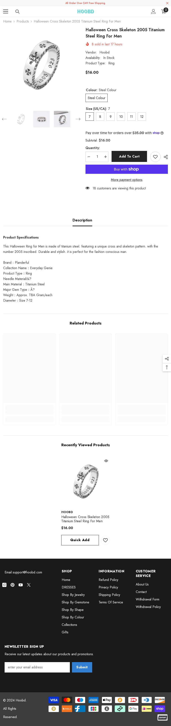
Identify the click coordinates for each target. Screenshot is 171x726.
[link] (29, 412)
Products (22, 21)
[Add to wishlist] (155, 157)
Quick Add (80, 540)
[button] (4, 119)
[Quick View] (106, 461)
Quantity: (93, 147)
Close (167, 3)
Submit (82, 667)
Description (82, 220)
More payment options (126, 179)
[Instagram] (4, 584)
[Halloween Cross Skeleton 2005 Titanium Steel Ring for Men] (85, 481)
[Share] (164, 157)
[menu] (5, 11)
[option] (41, 65)
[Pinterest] (12, 584)
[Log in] (153, 11)
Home (7, 21)
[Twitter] (28, 584)
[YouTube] (20, 584)
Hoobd (104, 52)
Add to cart (129, 156)
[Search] (17, 11)
